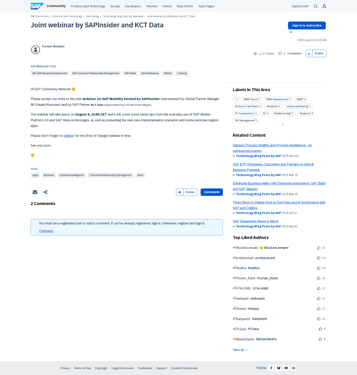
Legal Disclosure (123, 368)
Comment (46, 231)
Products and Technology (88, 6)
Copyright (101, 368)
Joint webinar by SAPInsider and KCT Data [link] (171, 16)
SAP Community (40, 16)
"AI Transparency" (245, 113)
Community (56, 6)
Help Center (185, 6)
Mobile (168, 73)
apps (35, 175)
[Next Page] (282, 124)
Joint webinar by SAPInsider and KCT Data (97, 25)
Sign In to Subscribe (306, 25)
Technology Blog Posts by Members (123, 16)
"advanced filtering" (297, 106)
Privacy (65, 368)
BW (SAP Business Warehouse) (49, 73)
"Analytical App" (283, 113)
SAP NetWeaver (150, 73)
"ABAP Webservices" (277, 99)
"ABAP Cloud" (250, 99)
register (68, 135)
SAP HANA (130, 73)
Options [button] (290, 32)
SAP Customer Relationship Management (95, 73)
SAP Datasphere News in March (255, 221)
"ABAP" (299, 99)
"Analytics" (305, 113)
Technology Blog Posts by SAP (258, 156)
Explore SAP (300, 6)
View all (238, 350)
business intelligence (72, 175)
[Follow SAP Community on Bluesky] (278, 368)
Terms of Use (82, 368)
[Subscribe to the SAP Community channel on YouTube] (286, 368)
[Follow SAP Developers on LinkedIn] (293, 368)
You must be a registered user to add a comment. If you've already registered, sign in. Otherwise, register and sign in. (122, 223)
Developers (133, 6)
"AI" (264, 113)
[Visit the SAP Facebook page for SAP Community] (271, 368)
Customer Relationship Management (111, 175)
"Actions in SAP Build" (247, 106)
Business (49, 175)
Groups (115, 6)
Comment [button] (212, 192)
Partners (152, 6)
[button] (309, 53)
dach (140, 175)
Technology (92, 16)
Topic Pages (206, 6)
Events (167, 6)
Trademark (145, 368)
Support (161, 368)
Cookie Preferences (184, 368)
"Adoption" (272, 106)
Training (182, 73)
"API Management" (245, 120)
